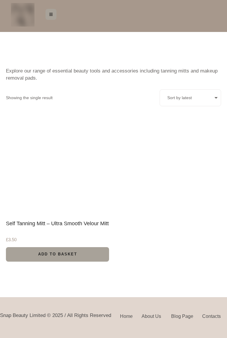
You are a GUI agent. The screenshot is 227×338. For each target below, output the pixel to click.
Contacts (211, 316)
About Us (152, 316)
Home (126, 316)
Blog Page (182, 316)
